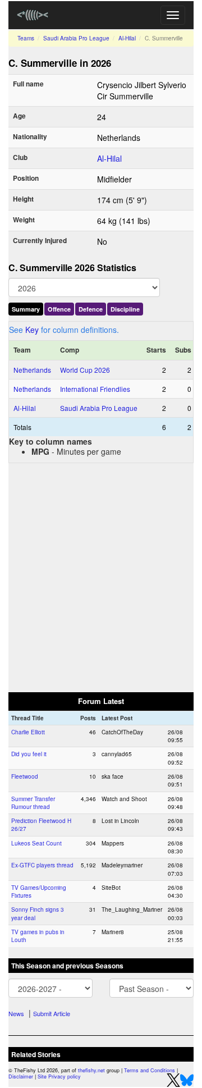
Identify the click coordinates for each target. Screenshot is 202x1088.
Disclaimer (20, 1076)
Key (32, 329)
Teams (25, 38)
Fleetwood (24, 776)
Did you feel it (29, 754)
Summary (26, 309)
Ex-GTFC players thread (42, 865)
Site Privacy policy (59, 1076)
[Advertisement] (101, 577)
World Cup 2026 (85, 369)
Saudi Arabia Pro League (76, 38)
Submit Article (51, 1013)
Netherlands (32, 369)
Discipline (125, 309)
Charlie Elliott (28, 732)
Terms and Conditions (149, 1070)
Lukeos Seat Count (36, 843)
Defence (91, 309)
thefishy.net (91, 1070)
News (16, 1013)
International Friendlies (95, 389)
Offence (59, 309)
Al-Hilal (127, 38)
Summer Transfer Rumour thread (33, 803)
